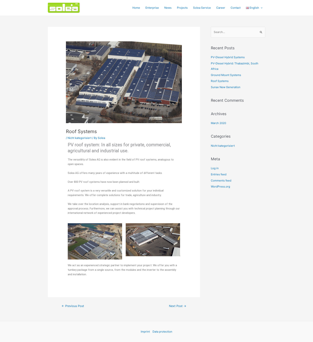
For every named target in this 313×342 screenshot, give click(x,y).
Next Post (177, 306)
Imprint (145, 331)
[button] (260, 7)
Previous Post (73, 306)
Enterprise (152, 7)
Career (220, 7)
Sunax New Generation (225, 87)
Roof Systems (220, 81)
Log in (215, 168)
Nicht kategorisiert (79, 138)
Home (136, 7)
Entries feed (218, 174)
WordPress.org (220, 186)
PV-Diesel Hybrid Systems (228, 57)
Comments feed (221, 180)
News (168, 7)
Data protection (162, 331)
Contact (236, 7)
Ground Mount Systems (226, 75)
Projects (182, 7)
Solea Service (202, 7)
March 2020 (218, 123)
